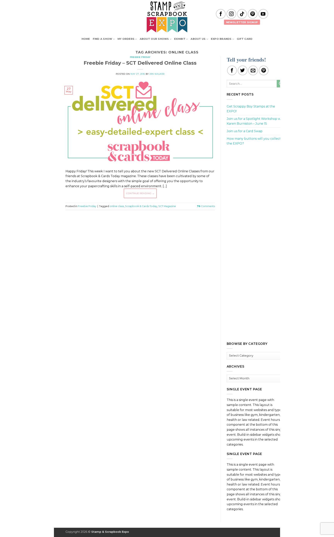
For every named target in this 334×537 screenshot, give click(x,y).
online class (117, 206)
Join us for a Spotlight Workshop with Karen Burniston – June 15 (256, 121)
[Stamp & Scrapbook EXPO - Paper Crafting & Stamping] (167, 16)
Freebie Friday (140, 57)
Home (86, 38)
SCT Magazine (167, 206)
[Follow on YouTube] (263, 14)
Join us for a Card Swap (244, 131)
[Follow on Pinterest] (252, 14)
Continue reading (140, 193)
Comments (206, 206)
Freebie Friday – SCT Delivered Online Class (140, 63)
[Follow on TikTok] (242, 14)
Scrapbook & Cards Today (141, 206)
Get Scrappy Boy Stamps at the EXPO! (251, 109)
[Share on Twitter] (242, 70)
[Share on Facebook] (232, 70)
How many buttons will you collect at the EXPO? (256, 141)
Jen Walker (157, 74)
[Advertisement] (140, 224)
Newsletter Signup (242, 22)
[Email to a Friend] (253, 70)
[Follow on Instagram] (231, 14)
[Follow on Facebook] (221, 14)
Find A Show (102, 38)
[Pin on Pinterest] (263, 70)
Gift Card (244, 38)
